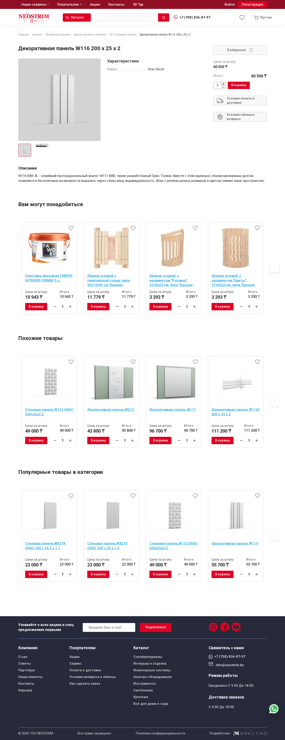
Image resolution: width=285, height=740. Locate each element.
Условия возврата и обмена (92, 677)
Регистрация (252, 4)
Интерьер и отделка (149, 663)
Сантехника (143, 690)
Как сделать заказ (84, 684)
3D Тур (138, 4)
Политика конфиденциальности (160, 733)
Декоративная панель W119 (235, 543)
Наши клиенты (30, 677)
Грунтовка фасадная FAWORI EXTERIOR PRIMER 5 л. (48, 278)
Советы (24, 663)
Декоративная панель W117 (172, 410)
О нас (23, 657)
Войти (230, 4)
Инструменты (144, 684)
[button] (274, 267)
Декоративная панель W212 (110, 410)
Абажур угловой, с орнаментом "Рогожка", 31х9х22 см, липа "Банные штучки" (171, 281)
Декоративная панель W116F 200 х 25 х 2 (236, 412)
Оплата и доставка (85, 670)
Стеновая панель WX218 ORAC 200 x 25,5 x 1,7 (45, 545)
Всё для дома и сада (150, 704)
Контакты (26, 684)
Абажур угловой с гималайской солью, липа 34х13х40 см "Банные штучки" (108, 281)
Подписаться (155, 627)
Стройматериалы (147, 657)
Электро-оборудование (152, 677)
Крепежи (140, 697)
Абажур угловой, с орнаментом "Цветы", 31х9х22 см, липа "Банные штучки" (233, 281)
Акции (74, 657)
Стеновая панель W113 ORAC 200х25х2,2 (49, 412)
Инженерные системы (152, 670)
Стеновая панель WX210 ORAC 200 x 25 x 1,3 (107, 545)
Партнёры (26, 670)
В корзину (238, 85)
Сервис (75, 663)
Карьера (25, 690)
